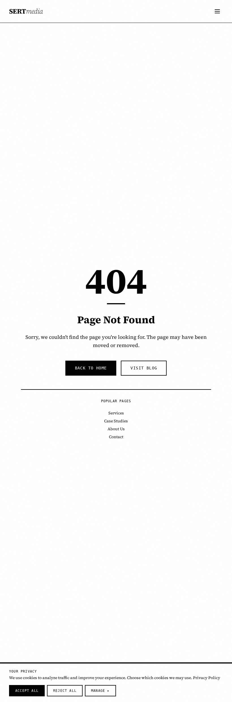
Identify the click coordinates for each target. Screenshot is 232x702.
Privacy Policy (206, 677)
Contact (116, 437)
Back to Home (91, 368)
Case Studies (116, 421)
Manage (100, 691)
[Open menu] (217, 11)
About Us (116, 429)
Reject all (64, 691)
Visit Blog (143, 368)
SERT (26, 11)
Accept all (26, 691)
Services (116, 413)
